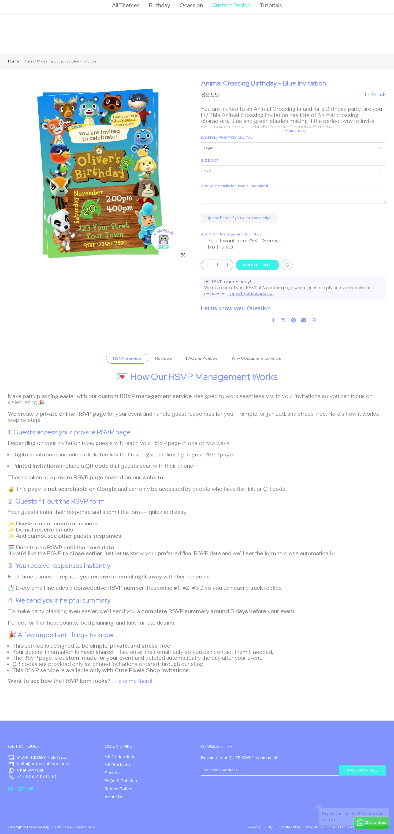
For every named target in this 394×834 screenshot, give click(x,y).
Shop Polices (341, 827)
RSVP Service (127, 358)
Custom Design (231, 5)
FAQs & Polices (202, 358)
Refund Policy (118, 788)
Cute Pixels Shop (79, 827)
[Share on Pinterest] (293, 320)
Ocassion (191, 5)
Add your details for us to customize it (234, 186)
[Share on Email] (303, 320)
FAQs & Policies (121, 780)
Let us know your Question (236, 308)
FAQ (269, 827)
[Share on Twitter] (283, 320)
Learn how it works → (250, 293)
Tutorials (271, 5)
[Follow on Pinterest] (20, 788)
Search (112, 772)
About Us (114, 796)
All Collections (120, 756)
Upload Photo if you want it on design (239, 217)
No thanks (220, 246)
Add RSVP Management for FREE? (231, 234)
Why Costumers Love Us (256, 358)
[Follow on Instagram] (10, 788)
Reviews (163, 358)
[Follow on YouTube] (30, 788)
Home (13, 61)
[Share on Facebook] (273, 320)
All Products (117, 764)
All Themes (126, 5)
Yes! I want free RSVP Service (245, 240)
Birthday (159, 5)
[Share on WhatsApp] (313, 320)
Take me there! (133, 681)
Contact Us (289, 827)
